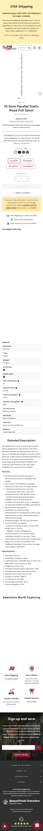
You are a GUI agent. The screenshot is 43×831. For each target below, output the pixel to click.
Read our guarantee (32, 683)
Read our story (11, 704)
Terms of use (20, 809)
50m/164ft (14, 161)
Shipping (13, 121)
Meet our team (31, 701)
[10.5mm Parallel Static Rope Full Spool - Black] (7, 327)
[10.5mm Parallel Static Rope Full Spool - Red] (3, 331)
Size (21, 156)
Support (21, 782)
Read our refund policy (21, 127)
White (15, 152)
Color (21, 148)
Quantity (21, 174)
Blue (23, 152)
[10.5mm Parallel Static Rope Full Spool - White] (3, 327)
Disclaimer (29, 809)
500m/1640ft (28, 166)
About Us (21, 771)
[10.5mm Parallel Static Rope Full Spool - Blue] (11, 327)
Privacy (12, 809)
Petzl (21, 102)
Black (19, 152)
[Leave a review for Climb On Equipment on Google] (21, 821)
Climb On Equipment (21, 765)
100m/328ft (27, 161)
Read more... (28, 796)
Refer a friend (21, 755)
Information (21, 776)
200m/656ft (13, 166)
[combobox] (25, 47)
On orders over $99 (11, 679)
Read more (25, 143)
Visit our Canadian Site (13, 35)
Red (27, 152)
